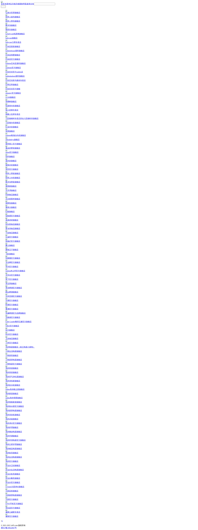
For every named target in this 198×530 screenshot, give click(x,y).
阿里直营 (26, 4)
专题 (6, 4)
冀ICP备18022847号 (9, 528)
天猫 (14, 4)
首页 (3, 4)
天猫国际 (19, 4)
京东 (32, 4)
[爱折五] (99, 2)
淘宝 (10, 4)
